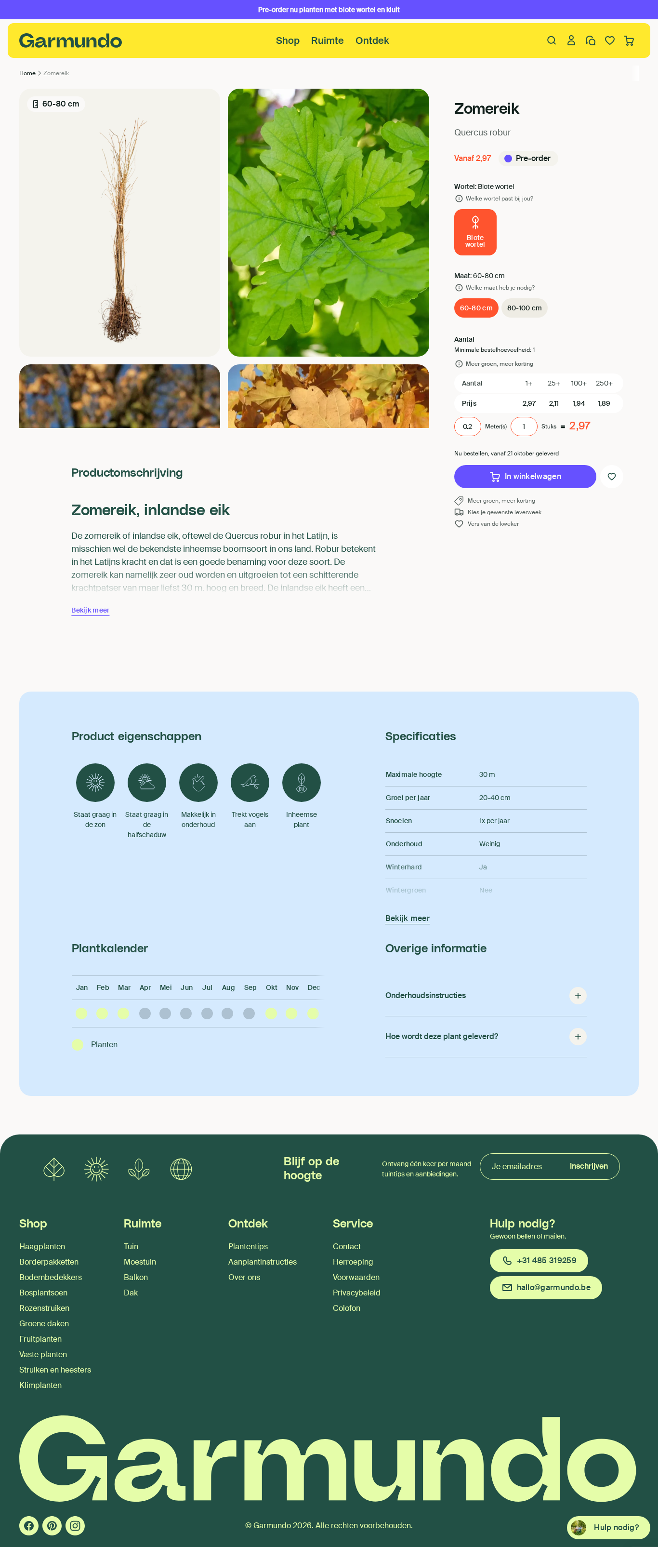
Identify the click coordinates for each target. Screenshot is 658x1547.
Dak (131, 1293)
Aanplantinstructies (262, 1262)
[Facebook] (29, 1525)
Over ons (244, 1277)
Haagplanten (42, 1246)
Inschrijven (589, 1166)
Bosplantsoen (43, 1293)
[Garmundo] (70, 40)
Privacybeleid (357, 1293)
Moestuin (140, 1262)
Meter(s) (496, 426)
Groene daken (44, 1324)
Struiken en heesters (55, 1370)
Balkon (136, 1277)
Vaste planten (43, 1354)
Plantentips (248, 1246)
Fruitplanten (40, 1339)
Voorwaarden (356, 1277)
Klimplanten (40, 1385)
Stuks (548, 426)
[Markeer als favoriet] (611, 476)
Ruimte (327, 40)
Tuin (131, 1246)
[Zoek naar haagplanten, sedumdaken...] (552, 40)
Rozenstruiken (44, 1308)
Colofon (346, 1308)
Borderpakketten (49, 1262)
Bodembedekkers (50, 1277)
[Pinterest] (52, 1525)
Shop (288, 40)
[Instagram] (75, 1525)
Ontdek (372, 40)
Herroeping (353, 1262)
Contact (347, 1246)
